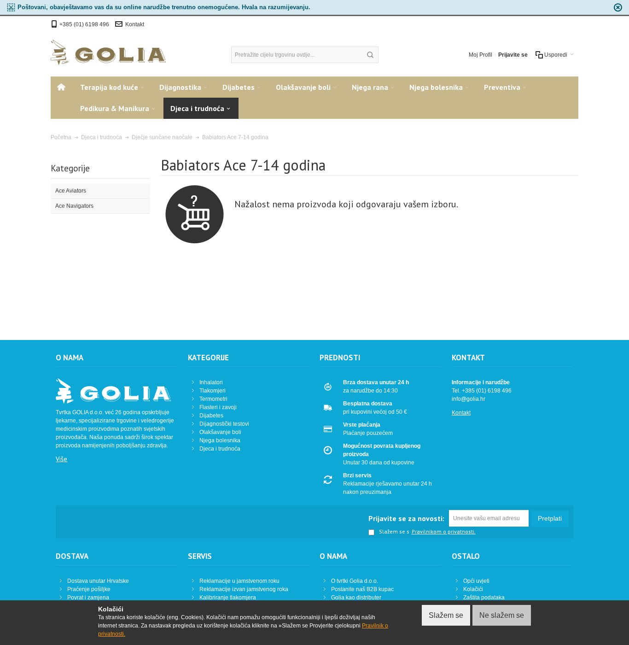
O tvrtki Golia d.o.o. (354, 581)
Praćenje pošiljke (89, 589)
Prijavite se (513, 55)
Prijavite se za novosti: (406, 518)
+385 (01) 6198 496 (85, 24)
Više (61, 459)
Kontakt (134, 24)
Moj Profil (480, 55)
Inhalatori (211, 382)
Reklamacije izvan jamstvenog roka (243, 589)
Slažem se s (394, 532)
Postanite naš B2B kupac (362, 589)
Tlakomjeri (212, 390)
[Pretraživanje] (370, 55)
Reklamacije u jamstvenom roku (239, 581)
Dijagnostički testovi (224, 424)
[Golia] (108, 52)
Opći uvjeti (476, 581)
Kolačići (473, 589)
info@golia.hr (468, 399)
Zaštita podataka (484, 597)
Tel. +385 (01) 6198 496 (482, 390)
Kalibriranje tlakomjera (227, 597)
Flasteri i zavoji (218, 407)
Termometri (213, 399)
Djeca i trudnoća (219, 449)
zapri (618, 7)
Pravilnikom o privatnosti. (444, 531)
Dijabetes (211, 415)
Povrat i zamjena (88, 597)
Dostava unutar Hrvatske (98, 581)
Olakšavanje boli (220, 432)
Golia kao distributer (356, 597)
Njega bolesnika (219, 440)
